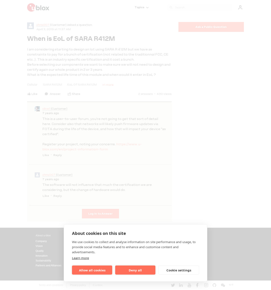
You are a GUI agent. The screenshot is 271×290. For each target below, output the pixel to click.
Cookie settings (178, 270)
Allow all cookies (92, 270)
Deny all (135, 270)
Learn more (80, 258)
